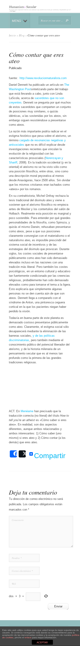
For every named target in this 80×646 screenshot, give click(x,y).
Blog (22, 35)
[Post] (22, 453)
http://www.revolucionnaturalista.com (43, 78)
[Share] (13, 453)
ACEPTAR (42, 642)
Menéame (27, 411)
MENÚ (16, 21)
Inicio (12, 35)
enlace (28, 637)
